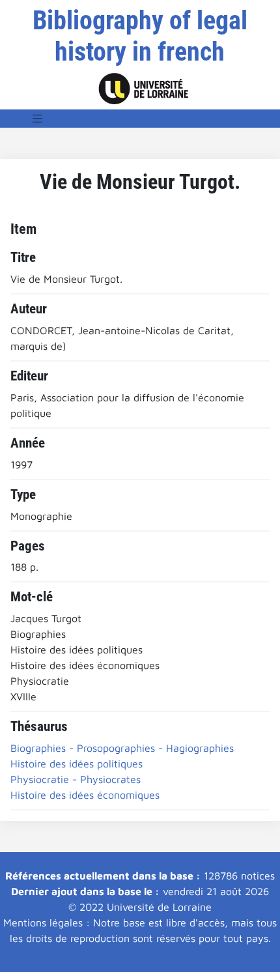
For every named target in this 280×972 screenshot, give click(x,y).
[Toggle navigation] (37, 118)
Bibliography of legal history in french (140, 36)
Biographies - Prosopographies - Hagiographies (122, 748)
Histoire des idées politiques (76, 763)
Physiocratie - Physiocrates (75, 779)
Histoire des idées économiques (85, 795)
